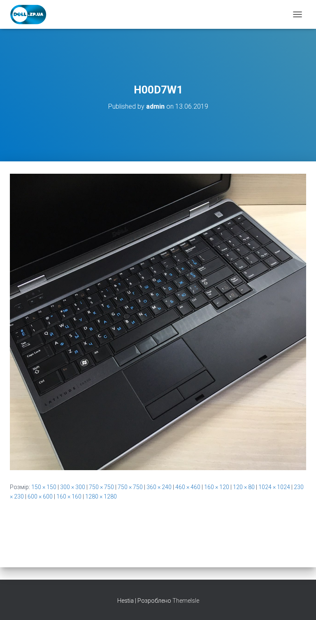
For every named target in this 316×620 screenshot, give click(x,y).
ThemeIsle (185, 600)
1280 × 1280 (101, 496)
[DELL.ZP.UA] (31, 14)
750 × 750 (101, 487)
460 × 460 (187, 487)
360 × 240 (159, 487)
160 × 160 (68, 496)
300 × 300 (72, 487)
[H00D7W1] (158, 321)
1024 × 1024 (274, 487)
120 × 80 (244, 487)
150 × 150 (43, 487)
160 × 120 (216, 487)
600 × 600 (40, 496)
